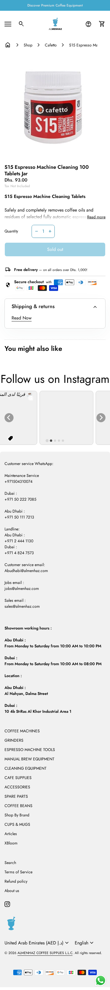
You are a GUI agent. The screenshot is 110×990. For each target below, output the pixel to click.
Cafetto (51, 45)
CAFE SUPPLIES (18, 777)
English (85, 943)
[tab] (47, 440)
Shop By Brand (17, 815)
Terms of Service (18, 872)
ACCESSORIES (17, 787)
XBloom (11, 843)
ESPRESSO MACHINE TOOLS (30, 749)
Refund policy (16, 881)
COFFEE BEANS (18, 805)
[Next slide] (100, 417)
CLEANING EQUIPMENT (26, 768)
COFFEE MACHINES (22, 731)
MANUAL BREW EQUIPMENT (29, 759)
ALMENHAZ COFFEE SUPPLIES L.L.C (44, 952)
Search (10, 862)
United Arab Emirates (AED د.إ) (37, 943)
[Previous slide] (9, 417)
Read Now (22, 318)
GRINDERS (14, 740)
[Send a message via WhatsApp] (100, 980)
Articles (11, 834)
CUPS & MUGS (17, 824)
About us (12, 890)
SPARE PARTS (16, 796)
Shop (28, 45)
